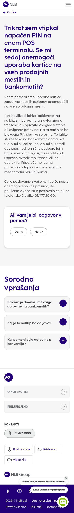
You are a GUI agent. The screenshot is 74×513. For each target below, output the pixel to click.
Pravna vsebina (16, 507)
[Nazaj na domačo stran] (10, 4)
